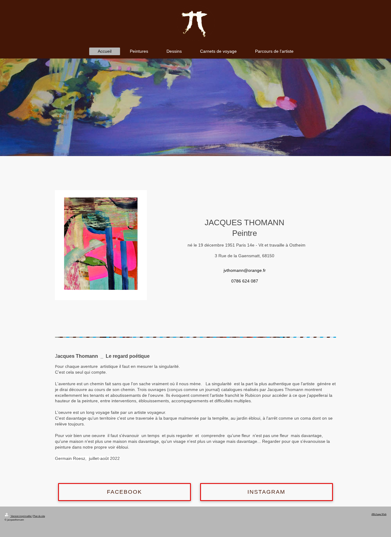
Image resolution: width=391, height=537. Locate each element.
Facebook (124, 492)
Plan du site (39, 515)
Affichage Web (378, 514)
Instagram (266, 492)
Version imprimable (21, 515)
